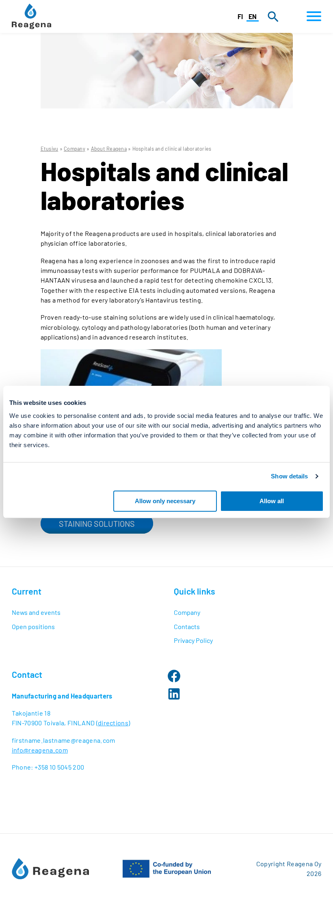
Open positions (33, 626)
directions (113, 723)
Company (74, 148)
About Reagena (109, 148)
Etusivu (49, 148)
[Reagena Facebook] (174, 675)
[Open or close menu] (311, 16)
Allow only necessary (165, 500)
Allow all (271, 500)
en (253, 16)
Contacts (187, 626)
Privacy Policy (193, 640)
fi (240, 16)
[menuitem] (85, 612)
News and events (36, 612)
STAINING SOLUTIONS (97, 523)
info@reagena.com (40, 750)
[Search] (273, 16)
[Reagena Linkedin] (174, 693)
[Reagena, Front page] (31, 16)
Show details (289, 476)
